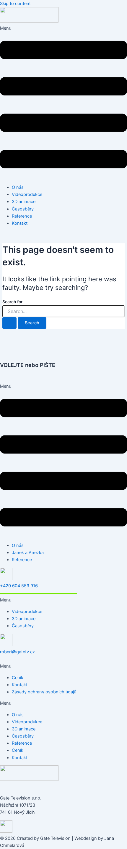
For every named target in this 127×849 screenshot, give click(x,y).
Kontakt (19, 223)
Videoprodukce (27, 194)
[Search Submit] (9, 323)
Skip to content (15, 3)
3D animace (23, 201)
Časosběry (23, 209)
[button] (63, 102)
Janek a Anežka (28, 552)
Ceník (17, 677)
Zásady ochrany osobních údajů (44, 692)
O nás (18, 187)
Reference (22, 216)
